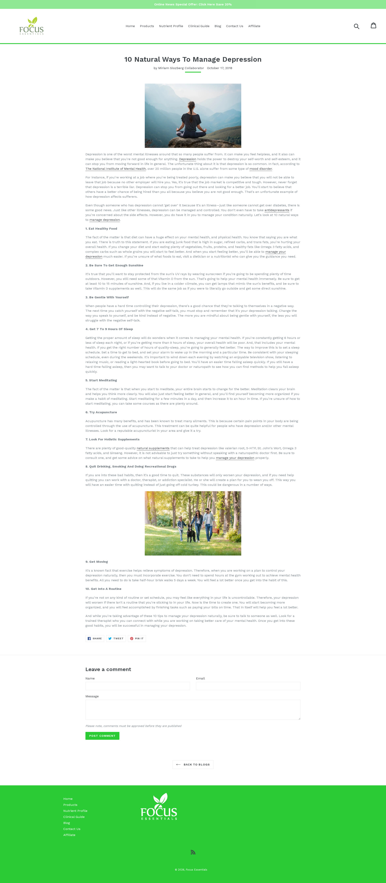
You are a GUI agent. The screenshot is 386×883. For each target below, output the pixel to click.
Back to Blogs (196, 764)
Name (90, 678)
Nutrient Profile (171, 26)
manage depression (104, 220)
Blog (218, 26)
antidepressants (277, 210)
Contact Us (234, 26)
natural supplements (153, 448)
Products (147, 26)
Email (200, 678)
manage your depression (235, 458)
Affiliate (254, 26)
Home (130, 26)
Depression (187, 159)
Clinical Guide (198, 26)
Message (92, 696)
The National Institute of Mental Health (115, 169)
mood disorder (260, 169)
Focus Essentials (196, 869)
